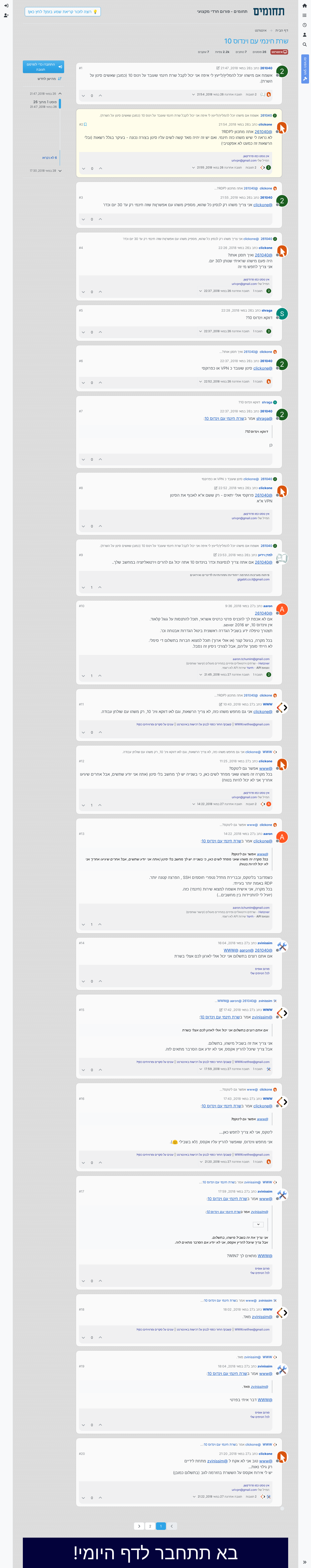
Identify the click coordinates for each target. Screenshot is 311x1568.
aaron (267, 605)
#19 (81, 1366)
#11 (81, 704)
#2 (81, 124)
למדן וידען (265, 554)
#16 (81, 1098)
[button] (304, 1562)
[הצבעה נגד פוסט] (83, 95)
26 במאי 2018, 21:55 (235, 197)
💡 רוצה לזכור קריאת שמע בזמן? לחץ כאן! (63, 11)
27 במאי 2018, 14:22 (239, 833)
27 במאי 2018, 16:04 (233, 942)
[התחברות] (6, 6)
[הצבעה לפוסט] (100, 95)
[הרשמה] (6, 15)
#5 (81, 310)
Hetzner (264, 663)
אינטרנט (277, 52)
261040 (266, 68)
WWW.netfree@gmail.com (252, 724)
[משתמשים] (304, 35)
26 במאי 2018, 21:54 (234, 124)
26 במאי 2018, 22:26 (233, 247)
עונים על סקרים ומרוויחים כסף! (155, 724)
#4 (81, 247)
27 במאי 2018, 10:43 (238, 704)
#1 (80, 68)
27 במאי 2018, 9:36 (239, 605)
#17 (81, 1191)
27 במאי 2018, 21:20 (234, 1453)
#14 (81, 942)
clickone (265, 124)
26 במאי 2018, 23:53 (233, 554)
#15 (81, 1009)
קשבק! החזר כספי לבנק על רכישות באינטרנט (204, 724)
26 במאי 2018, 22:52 (233, 487)
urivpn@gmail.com (244, 160)
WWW (267, 704)
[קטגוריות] (304, 15)
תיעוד (250, 667)
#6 (81, 360)
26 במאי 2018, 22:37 (235, 360)
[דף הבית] (304, 6)
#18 (81, 1309)
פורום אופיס (262, 968)
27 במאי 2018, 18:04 (233, 1366)
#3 (81, 197)
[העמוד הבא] (139, 1525)
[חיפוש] (304, 45)
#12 (81, 761)
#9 (81, 554)
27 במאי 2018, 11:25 (234, 761)
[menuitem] (6, 6)
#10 (81, 605)
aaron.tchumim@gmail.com (251, 658)
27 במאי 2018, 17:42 (238, 1009)
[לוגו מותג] (268, 11)
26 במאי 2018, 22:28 (236, 310)
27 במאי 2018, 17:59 (233, 1191)
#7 (81, 411)
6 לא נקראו (49, 158)
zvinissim (265, 942)
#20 (82, 1453)
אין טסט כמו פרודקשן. (256, 156)
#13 (81, 833)
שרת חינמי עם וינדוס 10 (224, 417)
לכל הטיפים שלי (259, 973)
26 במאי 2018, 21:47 (236, 68)
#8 (81, 487)
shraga (267, 310)
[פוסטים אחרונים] (304, 25)
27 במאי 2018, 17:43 (238, 1098)
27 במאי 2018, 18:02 (238, 1309)
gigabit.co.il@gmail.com (253, 579)
